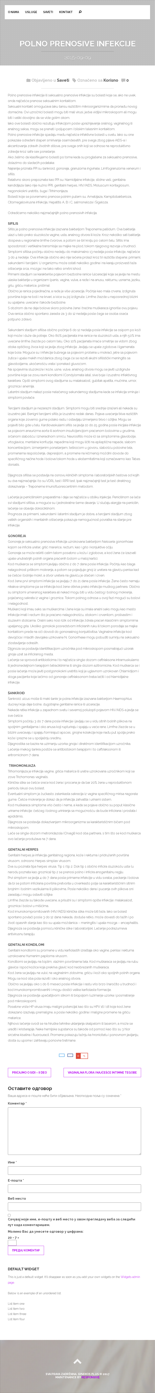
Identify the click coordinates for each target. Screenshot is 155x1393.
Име (12, 1162)
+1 (84, 1055)
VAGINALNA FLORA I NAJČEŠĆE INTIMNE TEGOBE (102, 1072)
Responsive (91, 1377)
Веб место (17, 1198)
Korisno (111, 80)
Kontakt (66, 12)
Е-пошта (16, 1180)
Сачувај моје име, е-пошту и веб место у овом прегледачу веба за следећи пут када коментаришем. (71, 1222)
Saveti (48, 12)
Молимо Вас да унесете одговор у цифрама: (45, 1231)
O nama (13, 12)
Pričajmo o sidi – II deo (29, 1072)
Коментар (17, 1103)
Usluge (31, 12)
